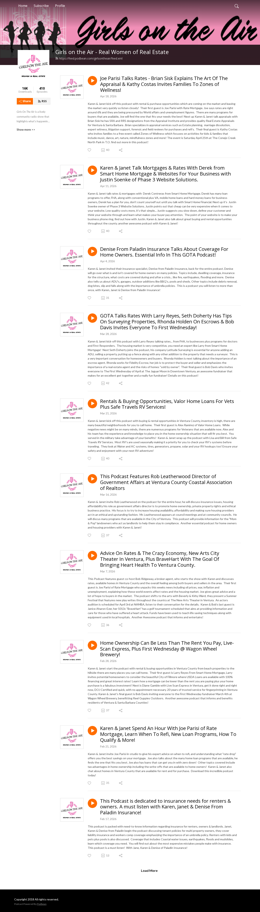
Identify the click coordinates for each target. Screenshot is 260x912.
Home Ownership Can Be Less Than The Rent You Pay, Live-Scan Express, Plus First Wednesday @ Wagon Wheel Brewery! (167, 648)
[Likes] (89, 150)
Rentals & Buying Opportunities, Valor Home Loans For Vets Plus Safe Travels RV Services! (167, 404)
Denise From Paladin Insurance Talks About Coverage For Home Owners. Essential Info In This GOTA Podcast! (164, 252)
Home (22, 5)
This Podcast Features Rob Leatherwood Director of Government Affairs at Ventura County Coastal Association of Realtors (166, 482)
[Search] (236, 6)
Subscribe (41, 5)
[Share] (121, 150)
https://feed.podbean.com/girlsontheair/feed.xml (90, 58)
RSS (44, 101)
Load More (149, 870)
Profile (60, 5)
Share (27, 101)
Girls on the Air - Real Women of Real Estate (112, 52)
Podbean (42, 904)
